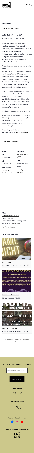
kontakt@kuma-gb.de (17, 393)
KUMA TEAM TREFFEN (9, 328)
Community (6, 170)
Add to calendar (12, 141)
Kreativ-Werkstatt (8, 173)
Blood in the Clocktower (10, 295)
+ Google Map (15, 223)
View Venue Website (8, 227)
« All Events (6, 23)
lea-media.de (17, 409)
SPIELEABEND (6, 262)
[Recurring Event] (28, 265)
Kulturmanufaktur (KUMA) (10, 216)
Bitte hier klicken (22, 132)
